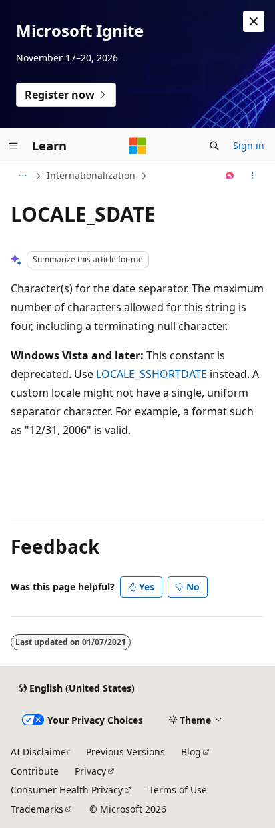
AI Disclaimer (40, 751)
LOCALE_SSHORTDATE (151, 374)
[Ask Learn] (230, 175)
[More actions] (252, 175)
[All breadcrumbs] (22, 175)
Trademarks (37, 809)
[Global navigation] (13, 146)
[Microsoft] (137, 145)
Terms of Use (178, 789)
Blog (191, 751)
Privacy (90, 771)
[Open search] (214, 146)
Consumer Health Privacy (67, 789)
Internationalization (91, 175)
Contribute (35, 771)
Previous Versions (125, 751)
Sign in (248, 145)
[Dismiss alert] (253, 21)
